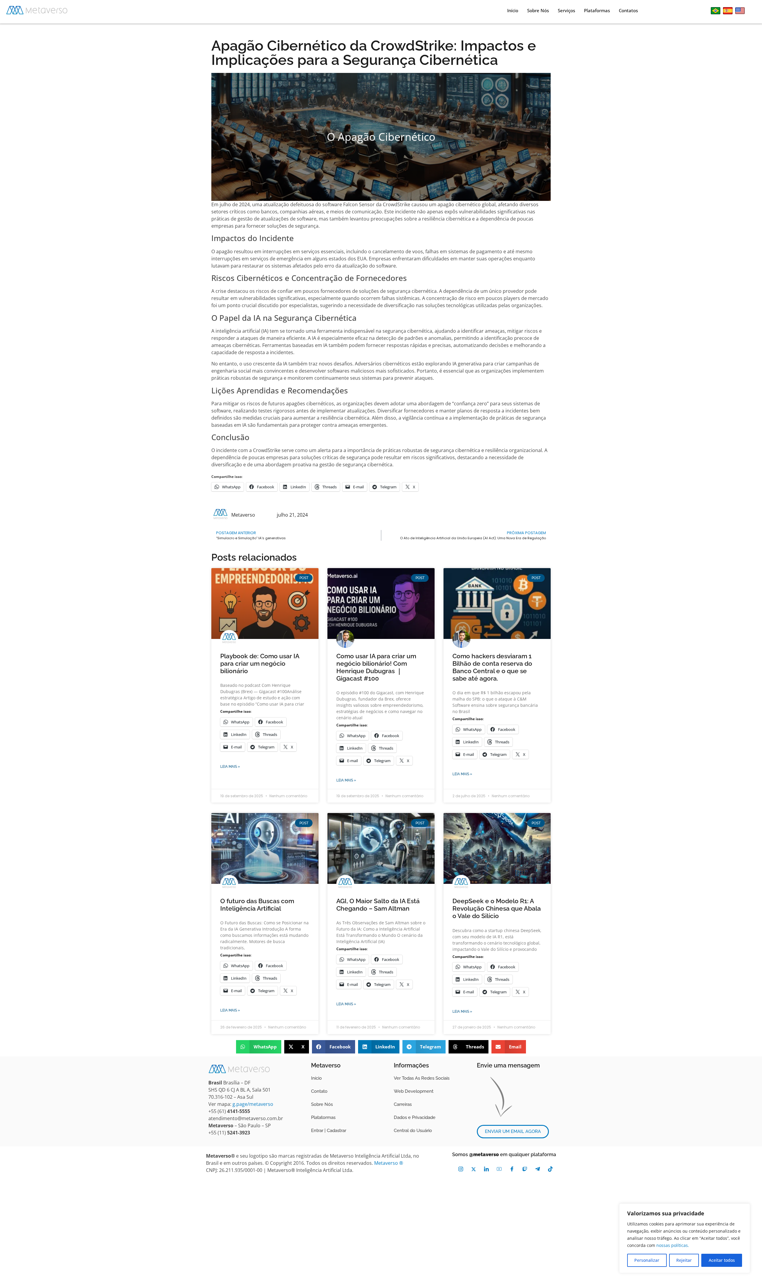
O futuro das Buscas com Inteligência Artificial (257, 904)
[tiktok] (550, 1168)
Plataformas (597, 10)
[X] (473, 1168)
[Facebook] (512, 1168)
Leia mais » (230, 767)
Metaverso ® (388, 1163)
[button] (258, 1046)
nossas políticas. (672, 1245)
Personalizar (646, 1260)
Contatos (628, 10)
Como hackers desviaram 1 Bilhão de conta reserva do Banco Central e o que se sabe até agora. (492, 667)
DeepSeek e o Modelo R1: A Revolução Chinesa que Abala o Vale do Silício (496, 908)
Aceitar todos (722, 1260)
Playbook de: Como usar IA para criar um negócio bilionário (259, 663)
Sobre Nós (538, 10)
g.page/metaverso (252, 1104)
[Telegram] (537, 1168)
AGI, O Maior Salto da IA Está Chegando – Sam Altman (378, 904)
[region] (684, 1238)
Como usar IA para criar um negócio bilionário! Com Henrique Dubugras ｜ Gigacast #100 (376, 667)
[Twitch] (524, 1168)
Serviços (566, 10)
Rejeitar (684, 1260)
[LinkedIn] (486, 1168)
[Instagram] (460, 1168)
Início (512, 10)
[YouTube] (499, 1168)
